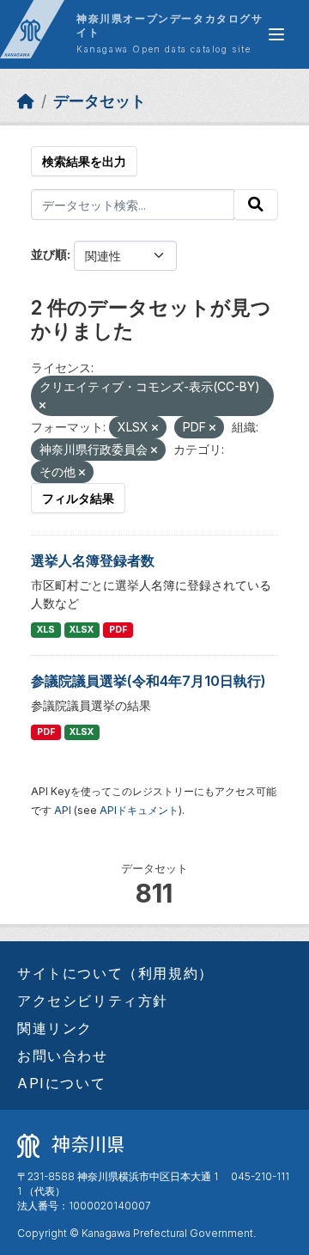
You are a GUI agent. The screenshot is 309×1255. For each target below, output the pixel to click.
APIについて (61, 1083)
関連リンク (55, 1028)
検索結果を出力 (84, 161)
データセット (99, 101)
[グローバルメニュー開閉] (276, 34)
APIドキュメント (139, 810)
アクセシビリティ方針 (92, 1000)
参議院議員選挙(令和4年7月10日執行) (148, 680)
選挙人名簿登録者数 (92, 560)
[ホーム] (25, 101)
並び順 (49, 254)
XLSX (82, 629)
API (62, 810)
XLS (46, 629)
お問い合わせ (62, 1055)
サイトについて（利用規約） (115, 973)
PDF (118, 629)
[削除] (42, 406)
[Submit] (255, 204)
